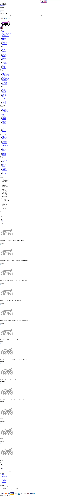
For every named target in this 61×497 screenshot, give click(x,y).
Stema (4, 495)
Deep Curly (3, 165)
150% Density (4, 101)
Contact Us (3, 481)
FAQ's (3, 474)
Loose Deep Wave (4, 98)
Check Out (2, 10)
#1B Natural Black (4, 63)
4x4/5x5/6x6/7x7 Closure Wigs (6, 78)
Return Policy (4, 479)
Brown (3, 65)
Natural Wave (4, 91)
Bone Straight (4, 48)
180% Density (4, 102)
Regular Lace (4, 138)
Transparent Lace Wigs (5, 74)
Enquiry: (12, 489)
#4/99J (3, 130)
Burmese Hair (4, 39)
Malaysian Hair (4, 42)
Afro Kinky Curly (4, 55)
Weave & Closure (4, 109)
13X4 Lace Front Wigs (5, 75)
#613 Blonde (4, 66)
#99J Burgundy (4, 128)
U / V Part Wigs (4, 82)
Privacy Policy (4, 482)
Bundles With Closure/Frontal (6, 33)
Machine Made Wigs (5, 84)
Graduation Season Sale (5, 36)
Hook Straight (4, 58)
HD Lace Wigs (4, 73)
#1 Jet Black (4, 62)
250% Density (4, 104)
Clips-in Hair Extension (5, 159)
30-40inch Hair (4, 38)
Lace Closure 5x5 (4, 140)
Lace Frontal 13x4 (4, 143)
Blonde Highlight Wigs (5, 79)
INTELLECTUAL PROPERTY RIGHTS (8, 483)
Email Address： (4, 488)
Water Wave (4, 52)
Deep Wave (3, 50)
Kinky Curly (4, 54)
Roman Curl (4, 93)
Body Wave (3, 49)
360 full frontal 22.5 (5, 145)
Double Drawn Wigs (5, 72)
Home (3, 31)
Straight (3, 114)
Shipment (3, 475)
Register (1, 5)
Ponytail (3, 161)
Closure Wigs (4, 77)
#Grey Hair (3, 67)
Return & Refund (4, 476)
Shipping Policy (4, 480)
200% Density (4, 103)
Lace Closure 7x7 (4, 142)
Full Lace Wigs (4, 81)
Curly (3, 96)
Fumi (3, 97)
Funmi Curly (4, 57)
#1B (2, 126)
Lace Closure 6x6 (4, 141)
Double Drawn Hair (5, 40)
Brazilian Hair (4, 41)
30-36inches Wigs (4, 80)
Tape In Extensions (5, 160)
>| (2, 468)
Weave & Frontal (4, 110)
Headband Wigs (4, 83)
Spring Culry (4, 59)
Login (4, 5)
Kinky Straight (4, 56)
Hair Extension (4, 35)
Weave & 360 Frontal (5, 111)
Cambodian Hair (4, 44)
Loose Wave (4, 51)
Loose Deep (4, 53)
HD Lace (3, 136)
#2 (2, 129)
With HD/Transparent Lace (6, 108)
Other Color (4, 68)
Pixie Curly (3, 122)
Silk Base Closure (4, 144)
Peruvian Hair (4, 43)
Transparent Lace (4, 137)
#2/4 (2, 127)
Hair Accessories (4, 37)
